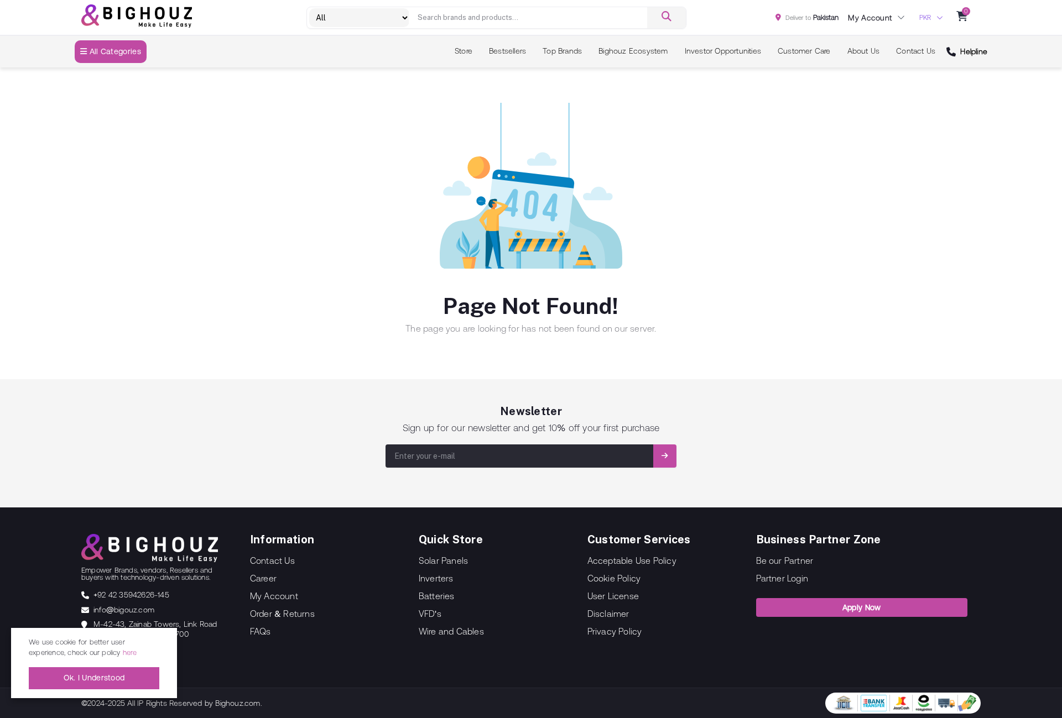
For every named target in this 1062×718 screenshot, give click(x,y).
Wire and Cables (451, 631)
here (130, 652)
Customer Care (804, 50)
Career (263, 578)
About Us (863, 50)
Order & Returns (282, 614)
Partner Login (782, 578)
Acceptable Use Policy (631, 560)
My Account (274, 596)
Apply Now (861, 607)
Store (463, 50)
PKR (925, 18)
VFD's (430, 614)
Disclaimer (608, 614)
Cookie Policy (614, 578)
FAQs (260, 631)
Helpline (973, 51)
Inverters (436, 578)
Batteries (437, 596)
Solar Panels (443, 560)
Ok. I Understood (94, 677)
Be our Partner (785, 560)
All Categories (114, 51)
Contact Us (915, 50)
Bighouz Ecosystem (633, 50)
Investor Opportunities (723, 50)
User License (613, 596)
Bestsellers (507, 50)
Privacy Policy (614, 631)
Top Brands (562, 50)
